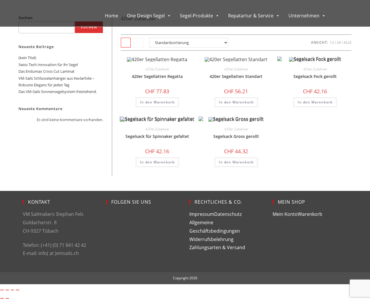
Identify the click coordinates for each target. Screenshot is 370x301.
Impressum (201, 214)
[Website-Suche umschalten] (341, 15)
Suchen (89, 27)
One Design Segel (146, 15)
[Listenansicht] (138, 43)
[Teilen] (12, 290)
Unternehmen (303, 15)
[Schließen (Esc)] (18, 290)
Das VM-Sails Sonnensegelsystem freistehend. (57, 91)
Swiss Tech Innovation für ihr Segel (48, 64)
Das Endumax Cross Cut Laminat (46, 71)
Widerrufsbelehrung (211, 239)
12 (332, 42)
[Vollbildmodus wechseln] (7, 290)
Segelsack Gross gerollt (236, 136)
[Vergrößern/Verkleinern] (2, 290)
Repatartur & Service (250, 15)
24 (339, 42)
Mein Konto (285, 214)
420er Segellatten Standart (236, 76)
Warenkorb (310, 214)
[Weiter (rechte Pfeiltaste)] (7, 298)
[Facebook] (110, 220)
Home (111, 15)
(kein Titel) (27, 57)
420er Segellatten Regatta (157, 76)
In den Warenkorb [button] (157, 102)
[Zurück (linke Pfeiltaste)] (2, 298)
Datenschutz (228, 214)
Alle (348, 42)
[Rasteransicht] (126, 43)
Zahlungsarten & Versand (217, 247)
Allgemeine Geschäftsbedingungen (214, 226)
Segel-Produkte (196, 15)
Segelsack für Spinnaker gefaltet (157, 136)
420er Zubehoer (157, 69)
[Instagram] (110, 241)
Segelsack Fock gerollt (315, 76)
